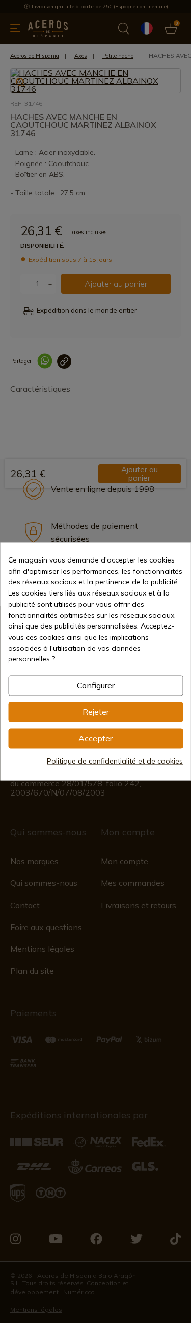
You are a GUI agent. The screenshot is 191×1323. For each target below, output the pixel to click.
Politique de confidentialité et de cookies (115, 761)
